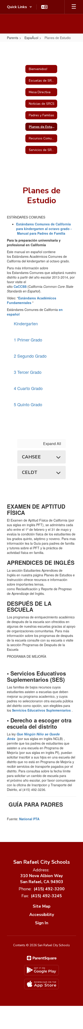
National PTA (29, 819)
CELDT (29, 472)
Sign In (41, 923)
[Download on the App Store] (41, 984)
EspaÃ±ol (31, 37)
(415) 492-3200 (49, 889)
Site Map (41, 906)
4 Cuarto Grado (28, 388)
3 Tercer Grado (28, 372)
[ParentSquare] (42, 958)
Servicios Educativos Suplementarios (42, 710)
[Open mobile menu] (74, 7)
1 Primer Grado (28, 340)
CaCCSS (20, 286)
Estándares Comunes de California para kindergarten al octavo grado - (44, 229)
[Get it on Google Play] (41, 970)
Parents (12, 37)
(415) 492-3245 (46, 896)
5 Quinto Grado (28, 404)
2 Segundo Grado (30, 356)
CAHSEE (31, 457)
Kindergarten (26, 323)
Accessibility (41, 914)
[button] (19, 7)
